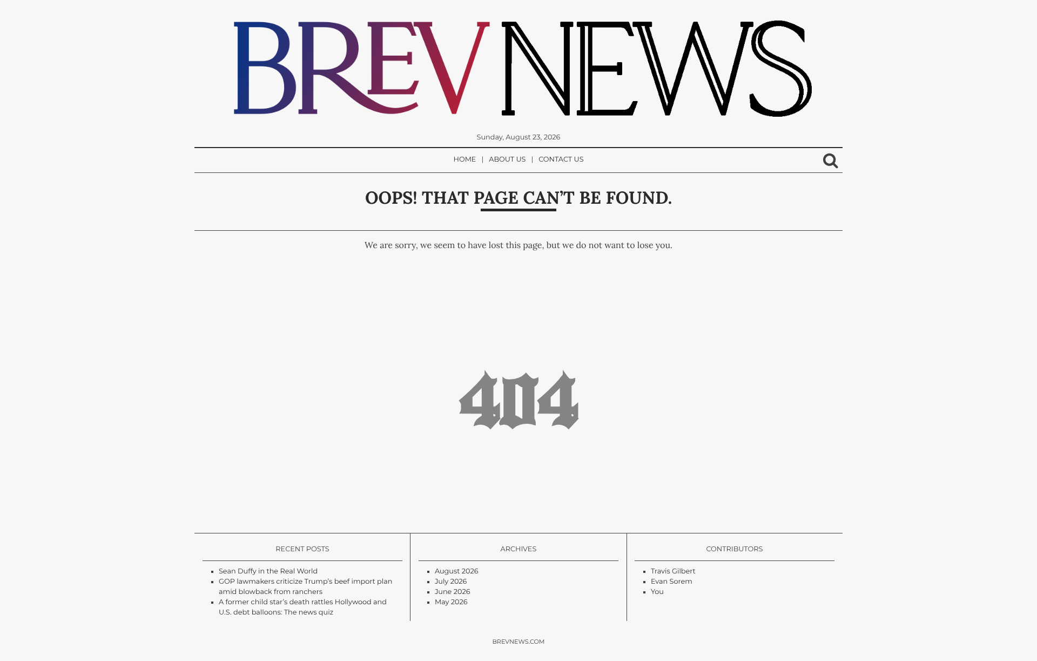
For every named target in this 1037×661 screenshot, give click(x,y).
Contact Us (560, 160)
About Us (507, 160)
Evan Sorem (671, 582)
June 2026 (452, 592)
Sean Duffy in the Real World (268, 571)
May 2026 (451, 602)
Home (465, 160)
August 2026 (457, 571)
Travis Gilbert (673, 571)
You (657, 592)
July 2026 (451, 582)
